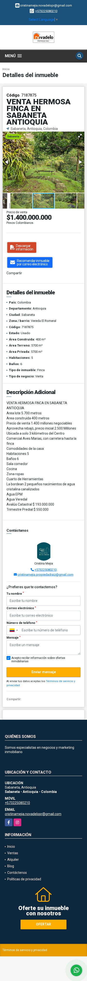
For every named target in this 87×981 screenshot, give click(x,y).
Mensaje (14, 638)
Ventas (12, 853)
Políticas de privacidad (24, 879)
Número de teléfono (22, 623)
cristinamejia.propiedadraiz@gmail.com (45, 574)
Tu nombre (15, 593)
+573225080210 (46, 11)
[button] (80, 136)
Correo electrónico (21, 608)
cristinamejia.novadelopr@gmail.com (33, 814)
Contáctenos (17, 873)
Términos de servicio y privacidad (24, 950)
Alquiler (13, 859)
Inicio (6, 69)
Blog (10, 866)
